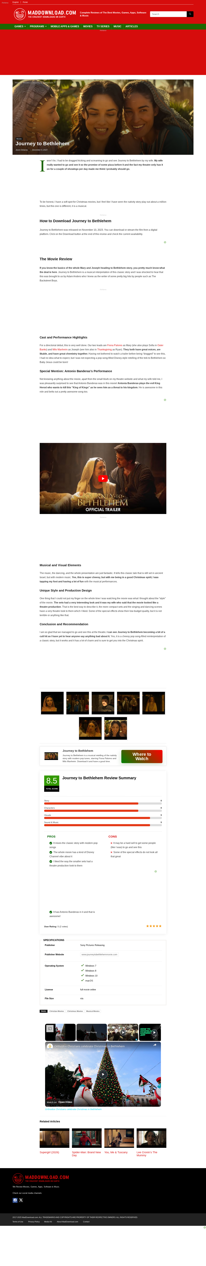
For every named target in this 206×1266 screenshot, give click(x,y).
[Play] (123, 1032)
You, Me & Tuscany (116, 1152)
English (16, 2)
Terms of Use (18, 1222)
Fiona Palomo (114, 345)
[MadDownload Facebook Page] (15, 1200)
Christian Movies (56, 1011)
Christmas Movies (75, 1011)
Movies (88, 26)
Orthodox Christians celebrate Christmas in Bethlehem (89, 1046)
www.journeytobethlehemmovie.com (99, 954)
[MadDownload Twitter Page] (20, 1200)
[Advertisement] (103, 54)
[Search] (190, 14)
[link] (50, 1046)
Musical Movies (93, 1011)
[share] (155, 1045)
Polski (25, 2)
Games (18, 26)
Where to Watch (142, 756)
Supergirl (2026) (49, 1152)
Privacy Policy (34, 1222)
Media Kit (48, 1222)
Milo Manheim (60, 349)
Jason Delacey (22, 150)
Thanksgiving (104, 349)
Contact (86, 1222)
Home (18, 83)
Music (117, 26)
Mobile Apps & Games (65, 26)
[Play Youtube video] (103, 478)
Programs (37, 26)
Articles (131, 26)
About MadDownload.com (67, 1222)
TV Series (103, 26)
